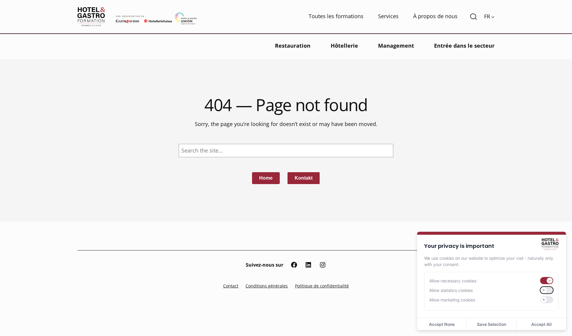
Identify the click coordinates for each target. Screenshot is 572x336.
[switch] (546, 280)
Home (266, 178)
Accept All (541, 324)
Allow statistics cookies (451, 290)
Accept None (442, 324)
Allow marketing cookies (452, 299)
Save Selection (491, 324)
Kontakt (304, 178)
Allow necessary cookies (452, 280)
